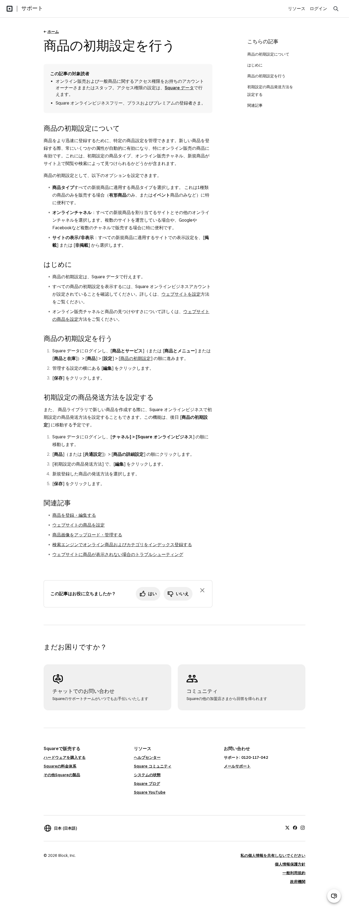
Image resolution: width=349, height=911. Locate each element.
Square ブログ (147, 783)
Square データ (179, 87)
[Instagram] (302, 827)
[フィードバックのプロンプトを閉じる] (202, 590)
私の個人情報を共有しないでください (272, 855)
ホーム (53, 31)
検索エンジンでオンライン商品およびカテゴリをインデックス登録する (122, 544)
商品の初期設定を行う (266, 76)
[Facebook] (295, 827)
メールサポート (237, 766)
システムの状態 (147, 775)
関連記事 (255, 105)
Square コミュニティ (153, 766)
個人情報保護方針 (290, 864)
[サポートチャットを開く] (334, 896)
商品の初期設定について (268, 54)
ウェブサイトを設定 (181, 294)
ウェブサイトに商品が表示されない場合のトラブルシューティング (117, 554)
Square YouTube (150, 792)
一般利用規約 (293, 873)
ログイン (318, 8)
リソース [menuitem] (296, 8)
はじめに (255, 65)
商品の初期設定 (135, 358)
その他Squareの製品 (62, 775)
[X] (287, 827)
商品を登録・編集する (74, 515)
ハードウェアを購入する (65, 757)
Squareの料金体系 (60, 766)
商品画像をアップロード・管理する (87, 534)
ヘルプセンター (147, 757)
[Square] (10, 9)
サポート (32, 8)
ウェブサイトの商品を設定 (78, 525)
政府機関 (297, 881)
